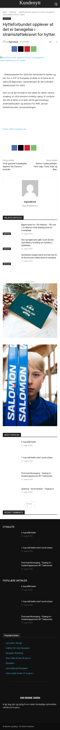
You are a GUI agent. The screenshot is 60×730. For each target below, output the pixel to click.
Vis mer (29, 504)
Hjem (5, 12)
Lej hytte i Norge (14, 643)
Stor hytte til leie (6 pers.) (18, 658)
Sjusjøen (10, 663)
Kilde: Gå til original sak (14, 129)
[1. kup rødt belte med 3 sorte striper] (11, 462)
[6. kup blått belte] (11, 446)
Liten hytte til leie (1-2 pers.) (19, 673)
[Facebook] (14, 49)
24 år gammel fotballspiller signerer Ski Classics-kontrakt (15, 166)
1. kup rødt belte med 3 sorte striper (37, 457)
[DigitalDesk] (4, 41)
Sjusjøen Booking (14, 653)
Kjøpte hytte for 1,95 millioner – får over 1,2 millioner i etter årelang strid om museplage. (38, 227)
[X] (21, 49)
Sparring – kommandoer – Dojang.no (37, 489)
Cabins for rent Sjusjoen (18, 648)
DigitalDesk (13, 42)
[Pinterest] (27, 49)
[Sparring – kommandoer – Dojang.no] (11, 493)
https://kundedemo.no (30, 206)
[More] (40, 49)
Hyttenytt (12, 12)
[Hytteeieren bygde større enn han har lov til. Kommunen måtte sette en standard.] (11, 259)
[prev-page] (4, 269)
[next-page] (9, 269)
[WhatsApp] (33, 49)
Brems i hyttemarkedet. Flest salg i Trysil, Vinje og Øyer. (45, 166)
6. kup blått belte (28, 442)
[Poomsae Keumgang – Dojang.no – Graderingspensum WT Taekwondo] (11, 477)
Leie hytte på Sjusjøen (17, 668)
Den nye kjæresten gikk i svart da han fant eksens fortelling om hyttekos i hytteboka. (37, 242)
